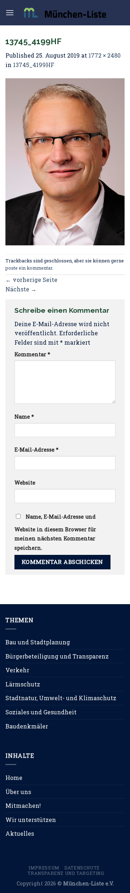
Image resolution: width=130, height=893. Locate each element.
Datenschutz (82, 868)
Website (24, 482)
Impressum (44, 868)
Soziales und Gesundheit (41, 712)
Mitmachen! (23, 805)
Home (13, 777)
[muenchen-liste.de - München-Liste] (65, 12)
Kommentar (32, 354)
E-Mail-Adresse (36, 449)
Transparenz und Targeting (65, 873)
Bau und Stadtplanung (37, 642)
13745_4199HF (33, 64)
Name (24, 416)
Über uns (18, 792)
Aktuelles (19, 833)
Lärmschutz (22, 684)
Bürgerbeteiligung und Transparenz (57, 656)
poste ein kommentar (28, 268)
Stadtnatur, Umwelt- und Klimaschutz (60, 698)
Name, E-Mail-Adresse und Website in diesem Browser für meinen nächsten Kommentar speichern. (55, 532)
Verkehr (17, 670)
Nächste (20, 289)
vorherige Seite (31, 279)
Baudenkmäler (26, 726)
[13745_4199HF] (65, 161)
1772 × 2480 (104, 55)
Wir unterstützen (30, 819)
